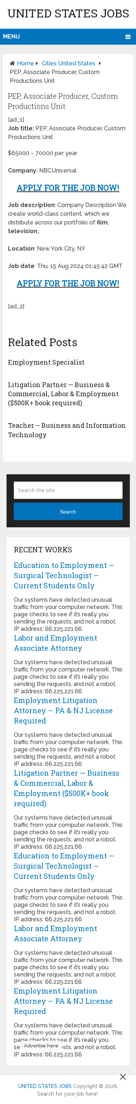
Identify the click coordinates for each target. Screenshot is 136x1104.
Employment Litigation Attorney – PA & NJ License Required (63, 710)
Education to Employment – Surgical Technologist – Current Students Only (64, 575)
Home (25, 63)
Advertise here (41, 1045)
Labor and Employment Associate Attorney (55, 643)
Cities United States (68, 63)
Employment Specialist (46, 362)
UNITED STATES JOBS (68, 13)
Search (68, 512)
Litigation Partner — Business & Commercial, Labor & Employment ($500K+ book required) (63, 393)
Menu (11, 36)
